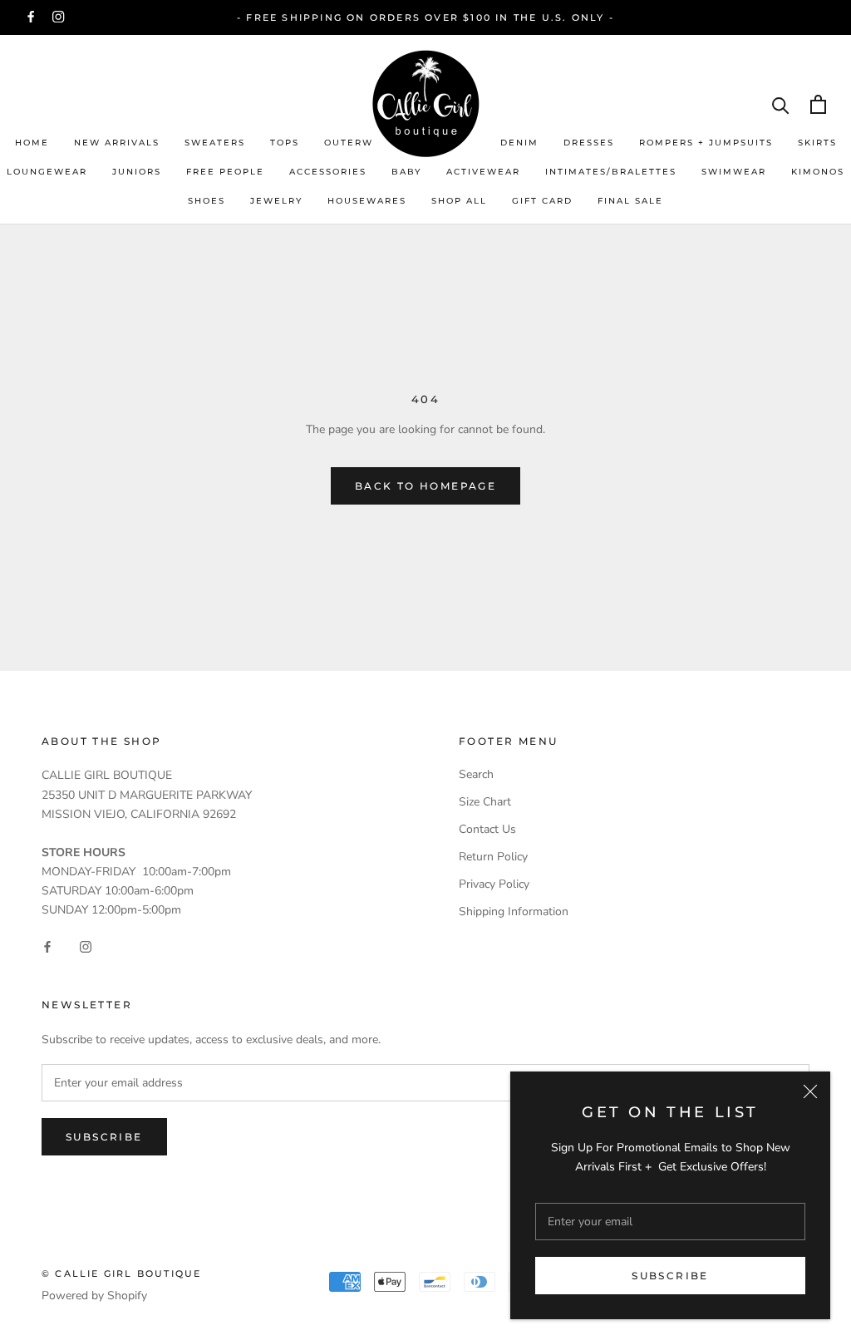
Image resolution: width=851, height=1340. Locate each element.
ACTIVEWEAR (483, 171)
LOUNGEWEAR (47, 171)
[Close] (810, 1091)
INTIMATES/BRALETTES (610, 171)
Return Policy (493, 857)
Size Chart (485, 802)
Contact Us (487, 829)
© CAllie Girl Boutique (121, 1273)
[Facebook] (31, 16)
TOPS (284, 142)
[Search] (781, 104)
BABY (406, 171)
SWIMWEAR (733, 171)
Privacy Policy (494, 884)
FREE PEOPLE (225, 171)
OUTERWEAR (360, 142)
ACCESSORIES (327, 171)
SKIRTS (817, 142)
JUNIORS (136, 171)
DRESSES (588, 142)
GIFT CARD (542, 200)
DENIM (519, 142)
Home (32, 142)
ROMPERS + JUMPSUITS (706, 142)
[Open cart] (818, 104)
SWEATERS (214, 142)
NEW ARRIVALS (117, 142)
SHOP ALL (459, 200)
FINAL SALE (630, 200)
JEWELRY (276, 200)
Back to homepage (425, 486)
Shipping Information (513, 911)
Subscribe (670, 1275)
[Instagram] (58, 16)
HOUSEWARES (366, 200)
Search (476, 774)
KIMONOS (817, 171)
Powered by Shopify (94, 1295)
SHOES (206, 200)
